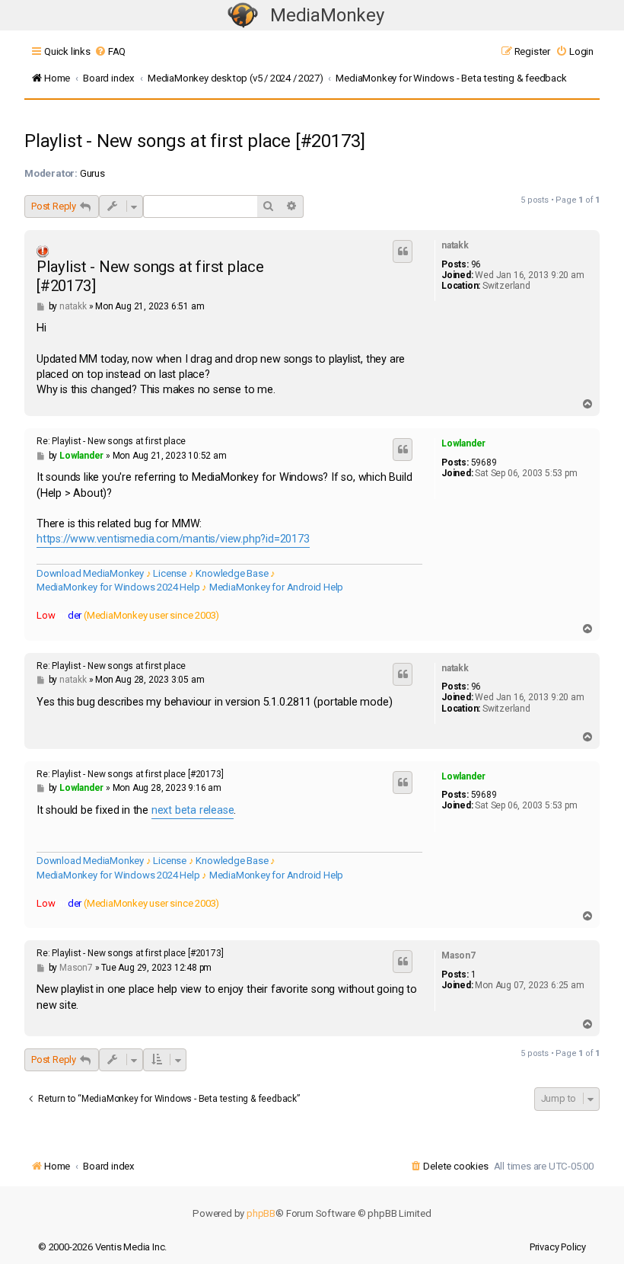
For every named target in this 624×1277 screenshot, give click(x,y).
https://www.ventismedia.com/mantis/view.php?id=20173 (173, 539)
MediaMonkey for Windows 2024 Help (118, 587)
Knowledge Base (232, 573)
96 (476, 264)
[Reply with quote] (402, 251)
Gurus (92, 173)
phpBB (261, 1213)
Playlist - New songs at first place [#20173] (194, 141)
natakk (455, 245)
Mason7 (458, 955)
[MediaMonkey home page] (243, 15)
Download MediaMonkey (90, 573)
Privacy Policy (558, 1247)
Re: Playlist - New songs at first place (111, 441)
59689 (484, 462)
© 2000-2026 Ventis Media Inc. (102, 1247)
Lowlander (463, 443)
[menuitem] (110, 51)
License (169, 573)
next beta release (192, 810)
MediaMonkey (327, 15)
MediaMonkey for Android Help (276, 587)
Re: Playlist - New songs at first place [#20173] (130, 774)
